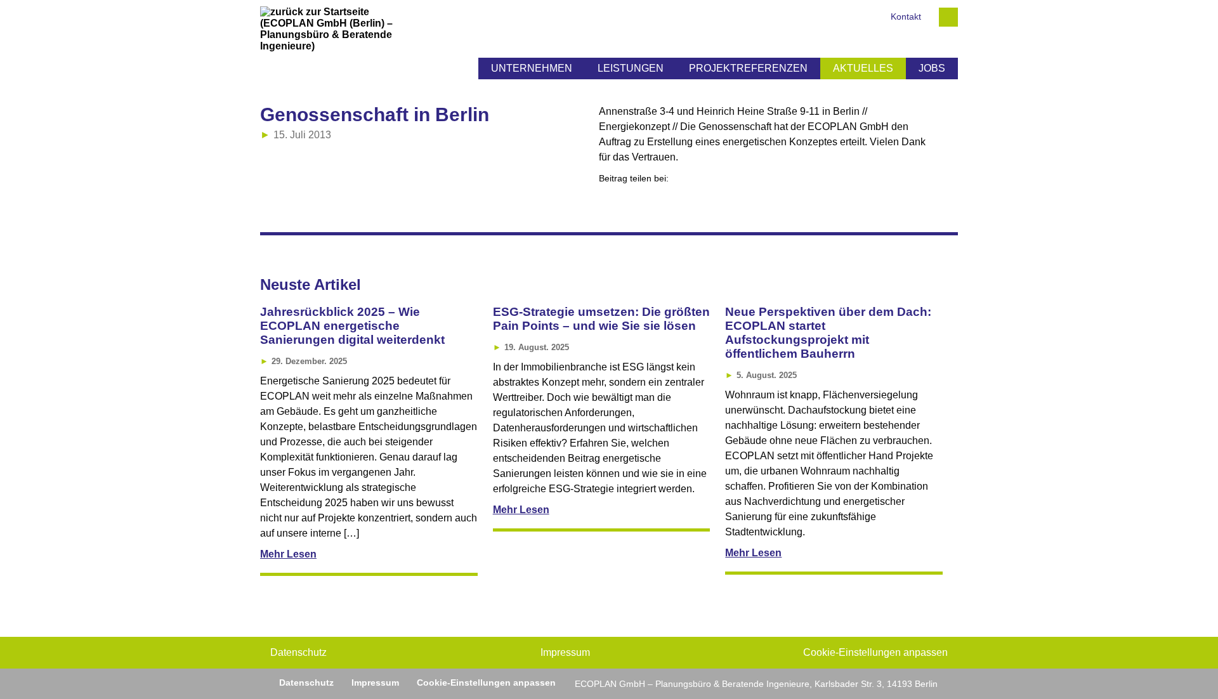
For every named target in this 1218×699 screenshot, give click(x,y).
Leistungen (631, 68)
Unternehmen (531, 68)
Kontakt (906, 17)
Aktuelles (863, 68)
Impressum (565, 652)
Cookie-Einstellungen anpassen (875, 652)
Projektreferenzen (748, 68)
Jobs (932, 68)
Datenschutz (298, 652)
